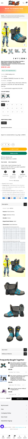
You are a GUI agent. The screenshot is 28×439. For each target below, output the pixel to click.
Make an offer (15, 154)
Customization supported (11, 88)
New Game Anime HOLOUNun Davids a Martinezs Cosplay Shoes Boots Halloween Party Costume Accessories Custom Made (18, 365)
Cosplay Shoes (11, 83)
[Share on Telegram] (22, 58)
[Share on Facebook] (13, 58)
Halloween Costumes (6, 84)
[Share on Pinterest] (18, 58)
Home (2, 15)
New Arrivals (20, 84)
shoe (5, 76)
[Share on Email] (24, 58)
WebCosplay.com (10, 74)
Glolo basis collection (21, 83)
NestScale (17, 180)
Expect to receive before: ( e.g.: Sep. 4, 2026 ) (13, 135)
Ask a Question (12, 162)
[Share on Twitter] (15, 58)
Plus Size (3, 86)
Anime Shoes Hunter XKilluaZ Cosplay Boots (18, 389)
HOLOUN (20, 88)
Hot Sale (15, 84)
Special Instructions (6, 127)
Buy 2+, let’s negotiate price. (9, 70)
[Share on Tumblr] (20, 58)
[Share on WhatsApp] (26, 58)
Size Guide (4, 162)
